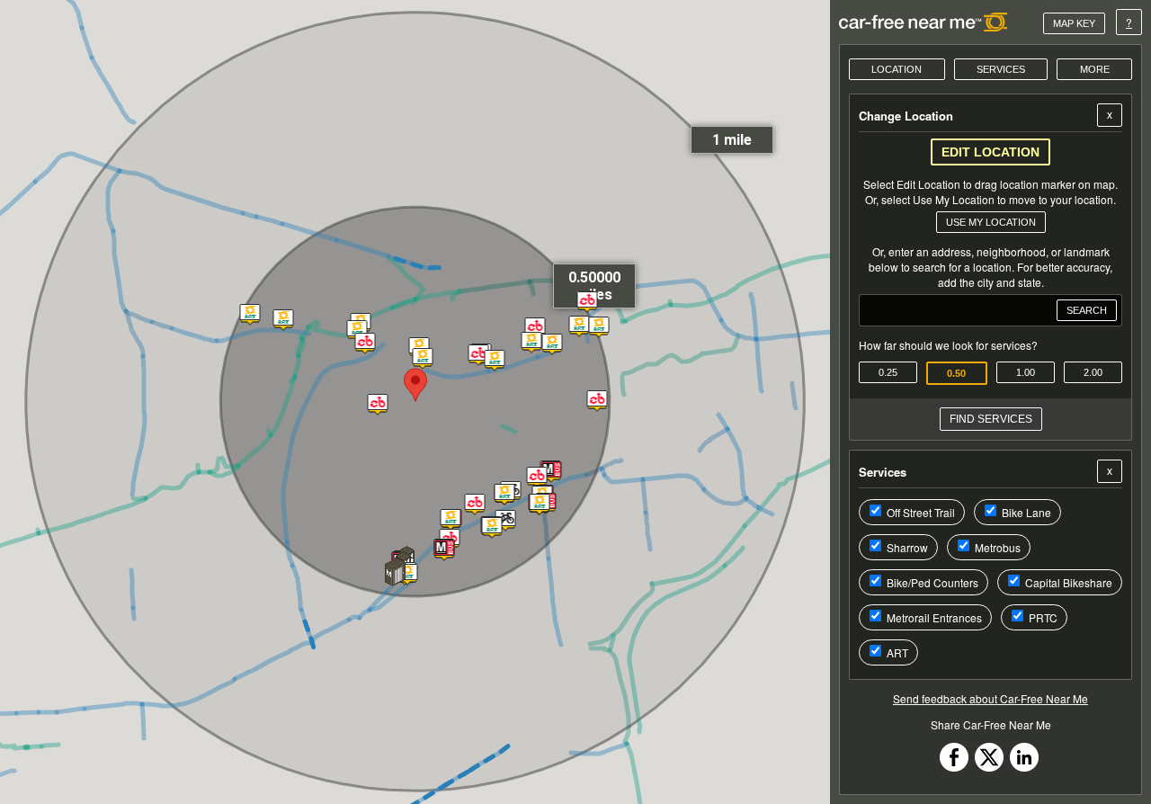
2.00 (1093, 372)
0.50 (956, 373)
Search (1086, 310)
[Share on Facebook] (954, 766)
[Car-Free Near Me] (924, 22)
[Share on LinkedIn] (1024, 766)
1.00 (1025, 372)
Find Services (991, 419)
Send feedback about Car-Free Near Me (990, 698)
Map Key (1074, 23)
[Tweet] (989, 766)
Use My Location (991, 222)
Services (1001, 69)
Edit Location (990, 152)
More (1095, 69)
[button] (443, 552)
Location (896, 69)
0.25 (888, 372)
